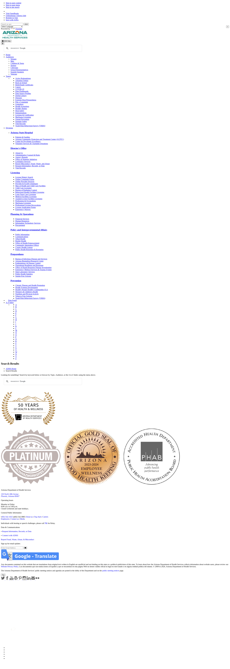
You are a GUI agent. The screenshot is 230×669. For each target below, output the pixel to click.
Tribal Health (20, 239)
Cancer (18, 87)
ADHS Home (11, 369)
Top (3, 575)
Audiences (10, 57)
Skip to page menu (13, 5)
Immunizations (20, 113)
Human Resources (22, 221)
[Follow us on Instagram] (25, 579)
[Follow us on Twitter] (3, 579)
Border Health (20, 241)
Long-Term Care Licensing (25, 194)
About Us (19, 153)
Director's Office (18, 148)
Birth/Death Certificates (24, 85)
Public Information (22, 234)
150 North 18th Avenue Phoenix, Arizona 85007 (10, 495)
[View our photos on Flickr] (37, 579)
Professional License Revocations (28, 205)
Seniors (13, 65)
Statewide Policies (13, 648)
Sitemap (9, 658)
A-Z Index (10, 303)
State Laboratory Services (25, 272)
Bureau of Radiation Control (26, 190)
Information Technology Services (27, 223)
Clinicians (14, 68)
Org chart (37, 517)
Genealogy (19, 104)
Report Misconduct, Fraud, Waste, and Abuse (32, 164)
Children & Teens (17, 63)
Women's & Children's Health (26, 292)
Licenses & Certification (24, 115)
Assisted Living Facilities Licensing (28, 199)
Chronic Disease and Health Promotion (30, 285)
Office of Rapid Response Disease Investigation (33, 267)
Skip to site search (12, 7)
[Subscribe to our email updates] (33, 579)
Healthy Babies (21, 109)
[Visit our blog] (16, 579)
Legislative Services (22, 162)
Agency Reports (21, 157)
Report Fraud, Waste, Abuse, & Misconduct (17, 540)
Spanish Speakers (17, 72)
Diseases (18, 98)
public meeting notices (110, 571)
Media (22, 519)
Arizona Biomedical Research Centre (29, 261)
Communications (21, 237)
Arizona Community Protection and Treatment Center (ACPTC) (39, 139)
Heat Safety (19, 111)
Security (9, 656)
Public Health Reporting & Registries (29, 250)
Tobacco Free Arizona (23, 296)
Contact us (15, 519)
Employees (5, 519)
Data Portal (12, 300)
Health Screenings (22, 106)
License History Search (24, 177)
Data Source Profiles (23, 93)
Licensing (15, 172)
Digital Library (21, 96)
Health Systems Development (26, 287)
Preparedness (17, 254)
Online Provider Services (24, 181)
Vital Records (20, 124)
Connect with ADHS (10, 535)
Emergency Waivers (23, 209)
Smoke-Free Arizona (23, 276)
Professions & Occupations (25, 201)
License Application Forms (25, 207)
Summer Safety (21, 121)
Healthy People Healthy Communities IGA (31, 290)
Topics (8, 76)
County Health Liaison (24, 247)
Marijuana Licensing (23, 117)
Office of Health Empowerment (27, 243)
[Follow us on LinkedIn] (29, 579)
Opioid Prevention (22, 119)
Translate (18, 29)
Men (12, 61)
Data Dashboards (21, 91)
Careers (45, 517)
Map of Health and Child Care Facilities (30, 186)
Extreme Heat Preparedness (25, 100)
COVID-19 (19, 89)
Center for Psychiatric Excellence (27, 141)
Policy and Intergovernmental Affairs (29, 230)
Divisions (9, 128)
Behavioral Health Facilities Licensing (29, 192)
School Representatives (19, 70)
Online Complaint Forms (24, 179)
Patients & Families (22, 137)
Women (13, 59)
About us (29, 517)
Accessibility (10, 652)
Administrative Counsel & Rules (27, 155)
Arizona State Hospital (22, 132)
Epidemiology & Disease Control (27, 263)
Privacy (9, 650)
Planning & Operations (22, 214)
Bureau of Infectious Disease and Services (31, 259)
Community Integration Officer (27, 245)
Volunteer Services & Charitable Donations (31, 144)
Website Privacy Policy (9, 567)
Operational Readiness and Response (29, 265)
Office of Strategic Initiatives (26, 159)
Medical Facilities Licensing (26, 197)
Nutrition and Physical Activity (27, 294)
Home (8, 55)
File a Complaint (21, 102)
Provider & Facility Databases (26, 184)
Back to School (21, 83)
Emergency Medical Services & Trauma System (33, 270)
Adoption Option (21, 81)
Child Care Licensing (23, 188)
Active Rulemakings (23, 78)
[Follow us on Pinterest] (20, 579)
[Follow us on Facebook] (7, 579)
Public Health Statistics (24, 274)
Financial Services (22, 219)
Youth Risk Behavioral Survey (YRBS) (30, 126)
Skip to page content (13, 3)
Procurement (20, 225)
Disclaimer (10, 654)
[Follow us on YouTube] (12, 579)
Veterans (14, 74)
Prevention (16, 280)
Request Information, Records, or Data (30, 166)
